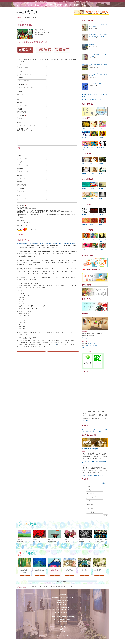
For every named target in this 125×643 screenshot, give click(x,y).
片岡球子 (92, 188)
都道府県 (20, 109)
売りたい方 (38, 5)
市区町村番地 (21, 115)
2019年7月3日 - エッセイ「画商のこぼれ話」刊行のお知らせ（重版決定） (73, 17)
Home (18, 21)
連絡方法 (19, 91)
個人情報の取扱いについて (58, 586)
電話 (21, 96)
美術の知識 (58, 5)
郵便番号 (20, 102)
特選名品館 (68, 5)
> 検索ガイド (104, 483)
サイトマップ (43, 586)
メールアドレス (22, 84)
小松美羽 (92, 137)
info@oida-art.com (91, 345)
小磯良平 (92, 173)
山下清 (100, 173)
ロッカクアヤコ (102, 128)
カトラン (84, 249)
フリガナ (19, 71)
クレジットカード (24, 225)
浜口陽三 (92, 214)
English (84, 5)
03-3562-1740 (91, 343)
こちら (55, 344)
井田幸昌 (101, 137)
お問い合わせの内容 (22, 129)
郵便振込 (22, 220)
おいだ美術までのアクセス (62, 612)
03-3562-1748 (63, 605)
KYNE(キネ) (85, 137)
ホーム (19, 5)
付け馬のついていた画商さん (91, 449)
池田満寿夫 (84, 224)
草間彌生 (84, 128)
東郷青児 (84, 163)
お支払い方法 (21, 205)
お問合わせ (33, 586)
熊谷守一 (92, 163)
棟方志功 (84, 214)
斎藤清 (100, 224)
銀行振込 (22, 218)
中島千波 (84, 198)
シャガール (93, 239)
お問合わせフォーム (88, 348)
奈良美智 (92, 128)
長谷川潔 (101, 214)
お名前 (19, 64)
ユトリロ (101, 249)
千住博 (100, 198)
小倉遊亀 (92, 198)
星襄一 (92, 224)
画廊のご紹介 (48, 5)
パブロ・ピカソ (85, 239)
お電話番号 (21, 78)
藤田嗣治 (84, 173)
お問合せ (77, 5)
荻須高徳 (101, 163)
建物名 (19, 122)
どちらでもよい (24, 99)
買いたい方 (28, 5)
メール (21, 94)
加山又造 (101, 188)
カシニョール (93, 249)
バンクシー (101, 147)
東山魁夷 (84, 188)
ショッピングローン (25, 222)
